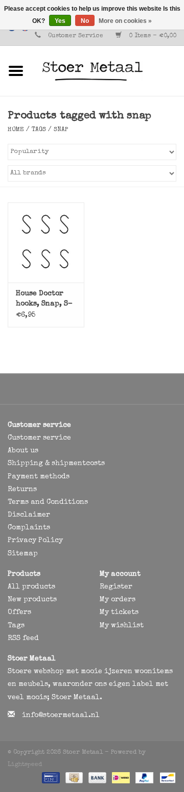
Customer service (39, 438)
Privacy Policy (35, 540)
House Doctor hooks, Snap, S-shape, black (44, 299)
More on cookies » (125, 20)
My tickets (119, 612)
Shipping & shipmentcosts (56, 463)
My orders (117, 599)
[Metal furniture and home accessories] (108, 70)
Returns (22, 489)
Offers (19, 612)
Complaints (29, 527)
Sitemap (23, 553)
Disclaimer (29, 515)
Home (16, 130)
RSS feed (23, 638)
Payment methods (39, 476)
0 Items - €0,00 (151, 36)
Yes (60, 20)
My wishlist (122, 625)
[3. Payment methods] (49, 778)
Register (116, 587)
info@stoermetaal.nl (61, 715)
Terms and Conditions (48, 502)
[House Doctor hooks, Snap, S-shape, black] (46, 242)
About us (23, 450)
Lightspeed (25, 765)
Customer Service (75, 36)
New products (32, 599)
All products (31, 587)
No (85, 20)
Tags (39, 130)
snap (61, 130)
